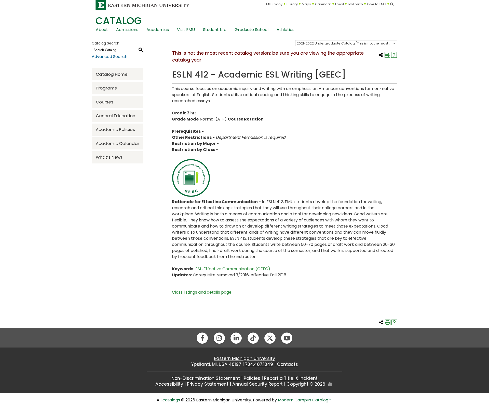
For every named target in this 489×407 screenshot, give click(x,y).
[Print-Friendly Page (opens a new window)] (387, 55)
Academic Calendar (117, 143)
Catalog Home (112, 74)
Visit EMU (186, 30)
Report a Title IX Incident (291, 378)
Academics (157, 30)
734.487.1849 (259, 364)
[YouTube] (286, 338)
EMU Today (274, 4)
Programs (106, 88)
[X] (270, 338)
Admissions (127, 30)
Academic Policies (115, 129)
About (102, 30)
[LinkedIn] (236, 338)
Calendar (323, 4)
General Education (115, 116)
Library (292, 4)
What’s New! (109, 157)
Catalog (119, 20)
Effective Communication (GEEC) (236, 269)
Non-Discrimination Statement (205, 378)
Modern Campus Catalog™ (305, 400)
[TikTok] (253, 338)
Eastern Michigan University (244, 358)
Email (339, 4)
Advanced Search (109, 56)
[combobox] (346, 43)
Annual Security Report (257, 384)
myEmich (355, 4)
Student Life (214, 30)
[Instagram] (219, 338)
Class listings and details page (202, 292)
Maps (306, 4)
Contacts (287, 364)
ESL (198, 269)
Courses (104, 102)
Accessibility (169, 384)
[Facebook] (202, 338)
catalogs (171, 400)
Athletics (285, 30)
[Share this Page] (381, 55)
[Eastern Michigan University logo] (143, 5)
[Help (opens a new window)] (394, 55)
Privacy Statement (207, 384)
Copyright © (306, 384)
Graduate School (251, 30)
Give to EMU (376, 4)
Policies (252, 378)
